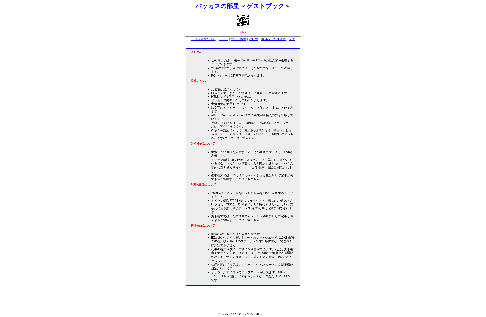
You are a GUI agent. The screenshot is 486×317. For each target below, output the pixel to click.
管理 (292, 39)
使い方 (253, 39)
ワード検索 (238, 39)
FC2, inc (242, 314)
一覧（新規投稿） (203, 39)
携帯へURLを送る (273, 39)
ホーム (223, 39)
